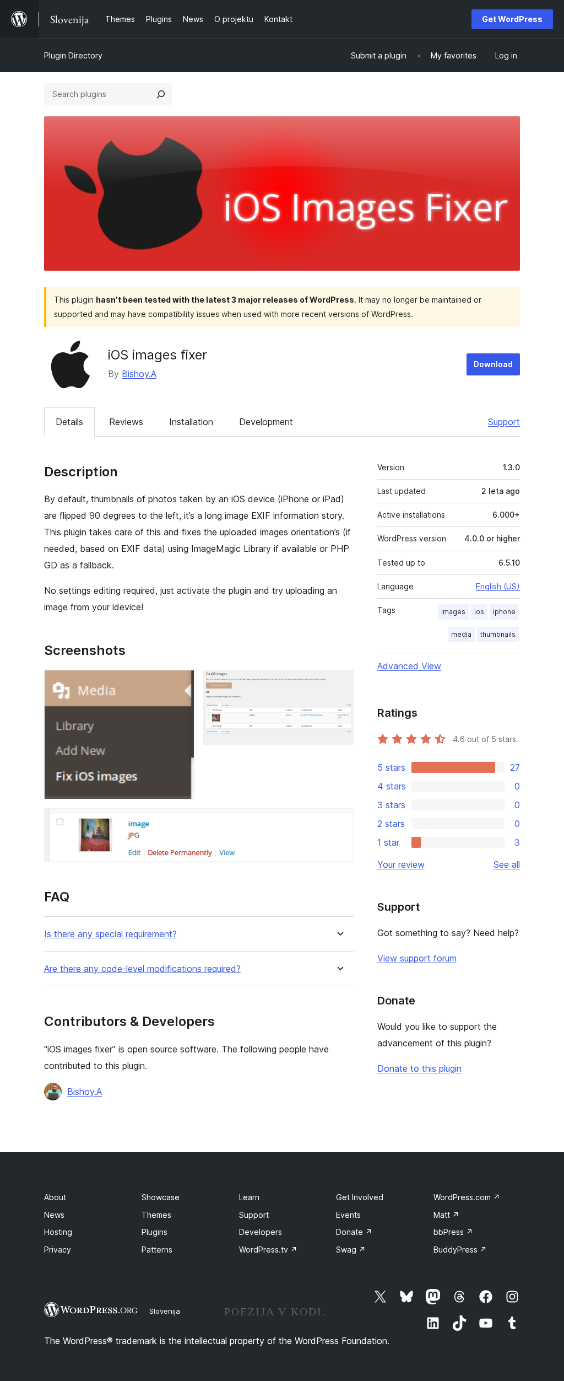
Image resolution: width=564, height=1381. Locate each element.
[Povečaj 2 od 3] (338, 684)
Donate (354, 1232)
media (461, 634)
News (54, 1214)
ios (479, 612)
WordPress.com (466, 1197)
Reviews (126, 421)
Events (348, 1214)
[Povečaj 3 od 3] (338, 823)
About (55, 1197)
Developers (260, 1232)
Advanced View (409, 665)
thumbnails (498, 634)
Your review (401, 864)
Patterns (157, 1249)
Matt (446, 1214)
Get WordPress (512, 19)
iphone (504, 612)
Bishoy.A (139, 373)
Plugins (154, 1232)
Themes (156, 1214)
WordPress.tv (268, 1249)
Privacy (57, 1249)
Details (69, 421)
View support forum (417, 958)
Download (493, 364)
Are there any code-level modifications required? (142, 969)
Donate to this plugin (419, 1068)
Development (266, 421)
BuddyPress (460, 1249)
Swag (351, 1249)
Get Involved (359, 1197)
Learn (249, 1197)
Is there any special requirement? (110, 934)
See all (507, 864)
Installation (191, 421)
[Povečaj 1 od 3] (179, 684)
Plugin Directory (73, 55)
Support (504, 421)
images (453, 612)
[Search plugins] (161, 94)
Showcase (161, 1197)
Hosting (58, 1232)
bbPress (453, 1232)
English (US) (498, 586)
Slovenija (164, 1311)
